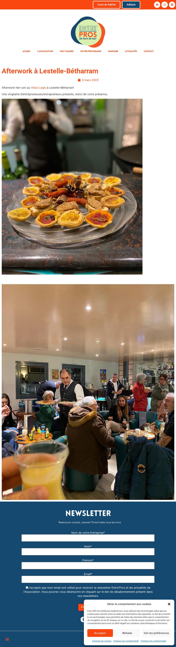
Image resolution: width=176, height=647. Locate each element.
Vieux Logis (38, 87)
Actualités (131, 51)
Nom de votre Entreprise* (88, 532)
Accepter (100, 633)
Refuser (127, 633)
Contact (149, 51)
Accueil (26, 51)
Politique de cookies (102, 641)
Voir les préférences (156, 633)
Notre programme (90, 51)
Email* (88, 574)
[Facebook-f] (83, 619)
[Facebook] (157, 5)
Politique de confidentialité (126, 641)
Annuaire (113, 51)
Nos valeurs (67, 51)
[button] (169, 604)
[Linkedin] (172, 5)
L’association (45, 51)
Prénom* (88, 560)
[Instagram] (164, 5)
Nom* (88, 546)
